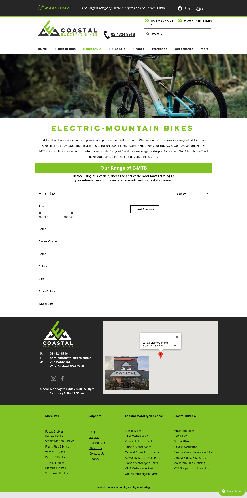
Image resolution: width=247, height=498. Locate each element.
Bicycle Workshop (186, 447)
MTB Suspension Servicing (191, 468)
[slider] (40, 213)
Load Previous (144, 209)
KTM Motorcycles (136, 436)
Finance (94, 459)
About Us (95, 448)
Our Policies (97, 443)
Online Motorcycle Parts (141, 474)
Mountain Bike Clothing (189, 463)
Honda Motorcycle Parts (141, 463)
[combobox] (192, 193)
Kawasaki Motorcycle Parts (143, 458)
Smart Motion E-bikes (59, 441)
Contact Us (96, 453)
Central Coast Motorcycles (143, 452)
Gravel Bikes (182, 441)
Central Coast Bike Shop (190, 458)
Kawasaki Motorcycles (140, 441)
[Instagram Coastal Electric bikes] (53, 378)
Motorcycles (133, 431)
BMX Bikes (180, 436)
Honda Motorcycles (138, 447)
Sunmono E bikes (57, 473)
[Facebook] (62, 378)
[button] (201, 8)
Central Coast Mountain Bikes (194, 452)
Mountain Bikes (184, 431)
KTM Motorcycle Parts (140, 468)
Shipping (95, 437)
